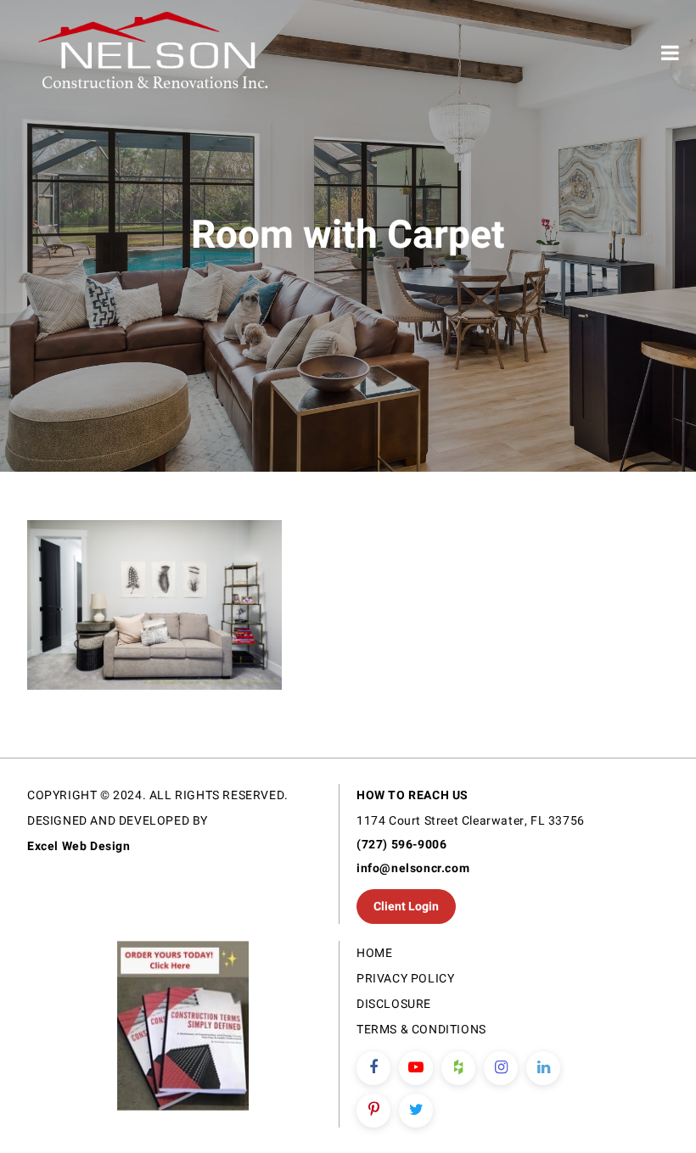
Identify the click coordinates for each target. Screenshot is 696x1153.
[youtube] (416, 1068)
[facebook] (373, 1068)
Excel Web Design (79, 846)
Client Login (406, 906)
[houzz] (458, 1068)
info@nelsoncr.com (412, 868)
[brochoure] (183, 1029)
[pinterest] (373, 1111)
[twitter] (416, 1111)
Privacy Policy (405, 979)
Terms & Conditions (421, 1029)
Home (374, 953)
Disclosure (393, 1004)
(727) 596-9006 (401, 845)
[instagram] (501, 1068)
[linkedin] (543, 1068)
